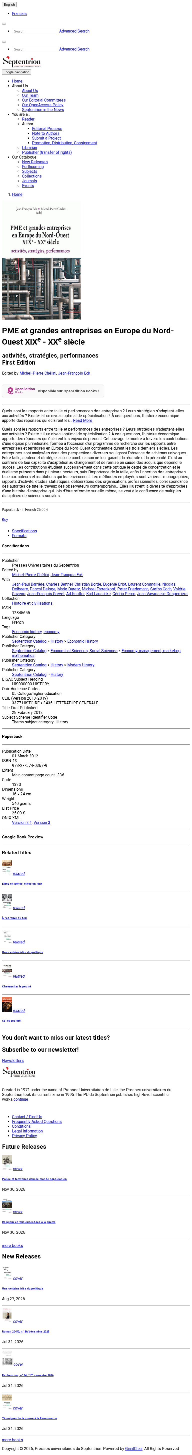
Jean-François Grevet (45, 593)
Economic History (82, 641)
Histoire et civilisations (32, 603)
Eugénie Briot (114, 584)
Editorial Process (47, 128)
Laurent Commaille (144, 584)
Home (17, 81)
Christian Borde (87, 584)
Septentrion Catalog (29, 641)
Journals (29, 181)
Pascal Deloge (43, 589)
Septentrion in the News (43, 109)
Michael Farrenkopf (99, 589)
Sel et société (11, 1020)
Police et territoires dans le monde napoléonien (34, 1179)
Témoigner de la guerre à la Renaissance (29, 1418)
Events (28, 185)
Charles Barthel (59, 584)
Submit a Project (46, 138)
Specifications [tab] (24, 531)
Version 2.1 (22, 822)
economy (52, 631)
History (56, 641)
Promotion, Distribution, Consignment (64, 143)
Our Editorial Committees (44, 100)
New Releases (35, 162)
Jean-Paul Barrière (28, 584)
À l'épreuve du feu (14, 918)
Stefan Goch (161, 589)
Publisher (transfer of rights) (47, 152)
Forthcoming (33, 166)
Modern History (80, 665)
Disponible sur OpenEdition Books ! (68, 391)
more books (12, 1245)
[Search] (4, 24)
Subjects (29, 171)
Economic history (27, 631)
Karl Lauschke (98, 593)
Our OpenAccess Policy (43, 105)
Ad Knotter (75, 593)
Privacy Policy (24, 1135)
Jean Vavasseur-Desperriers (162, 593)
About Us (30, 90)
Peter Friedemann (132, 589)
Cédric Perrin (123, 593)
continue (21, 1099)
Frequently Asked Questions (37, 1121)
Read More (82, 420)
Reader (28, 119)
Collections (32, 176)
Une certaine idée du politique (22, 952)
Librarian (29, 147)
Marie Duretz (68, 589)
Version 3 (42, 822)
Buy (5, 520)
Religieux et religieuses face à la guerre (29, 1222)
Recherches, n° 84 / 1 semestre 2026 (28, 1375)
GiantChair (133, 1448)
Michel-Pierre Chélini (38, 373)
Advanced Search (74, 31)
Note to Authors (46, 133)
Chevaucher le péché (16, 986)
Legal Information (27, 1131)
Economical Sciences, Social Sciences (84, 650)
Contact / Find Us (27, 1116)
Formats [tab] (19, 535)
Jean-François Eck (74, 373)
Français (19, 13)
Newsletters (13, 1060)
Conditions (21, 1126)
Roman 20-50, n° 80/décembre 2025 (25, 1331)
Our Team (30, 95)
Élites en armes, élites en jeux (22, 883)
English (9, 5)
